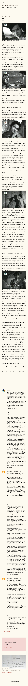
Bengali (6, 380)
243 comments (11, 647)
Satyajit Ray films (6, 383)
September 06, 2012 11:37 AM (13, 610)
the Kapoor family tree (11, 670)
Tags (10, 7)
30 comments (9, 672)
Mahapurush (15, 141)
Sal (7, 390)
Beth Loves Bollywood (10, 5)
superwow (12, 383)
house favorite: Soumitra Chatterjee (16, 380)
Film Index (5, 7)
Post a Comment (6, 631)
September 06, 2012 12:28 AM (13, 574)
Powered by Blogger (15, 681)
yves (8, 412)
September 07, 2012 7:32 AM (12, 628)
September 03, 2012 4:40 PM (13, 500)
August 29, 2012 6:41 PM (12, 467)
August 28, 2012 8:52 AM (12, 408)
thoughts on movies (19, 383)
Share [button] (3, 379)
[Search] (25, 2)
